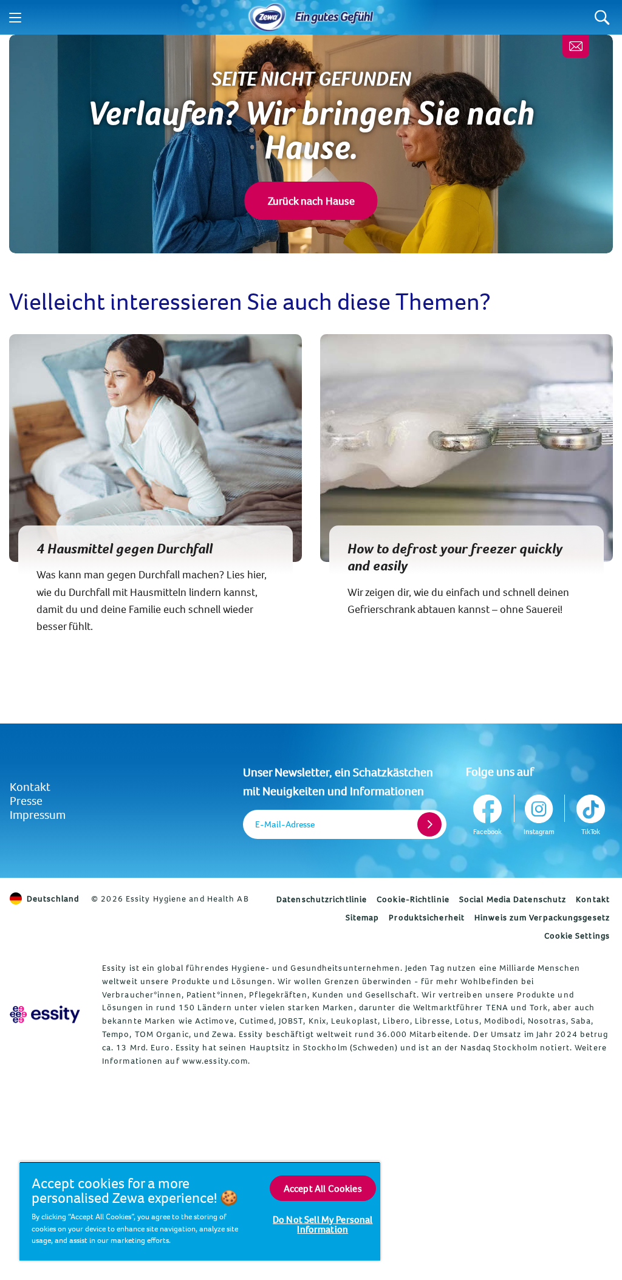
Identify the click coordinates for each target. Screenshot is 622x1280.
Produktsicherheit (427, 917)
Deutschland (53, 898)
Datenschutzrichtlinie (321, 899)
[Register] (429, 824)
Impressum (38, 814)
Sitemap (363, 917)
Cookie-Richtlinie (413, 899)
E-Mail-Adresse (285, 824)
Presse (26, 800)
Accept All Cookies (323, 1188)
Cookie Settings (577, 935)
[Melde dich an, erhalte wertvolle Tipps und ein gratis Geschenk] (575, 46)
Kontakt (30, 786)
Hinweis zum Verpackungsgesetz (542, 917)
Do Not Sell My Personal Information (323, 1224)
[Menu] (15, 18)
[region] (199, 1211)
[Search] (602, 17)
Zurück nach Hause (311, 201)
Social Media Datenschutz (512, 899)
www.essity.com (215, 1060)
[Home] (267, 17)
